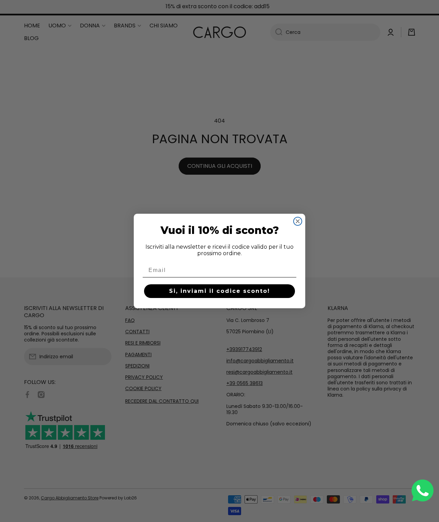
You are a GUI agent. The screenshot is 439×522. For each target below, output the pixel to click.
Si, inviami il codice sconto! (219, 291)
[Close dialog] (298, 221)
